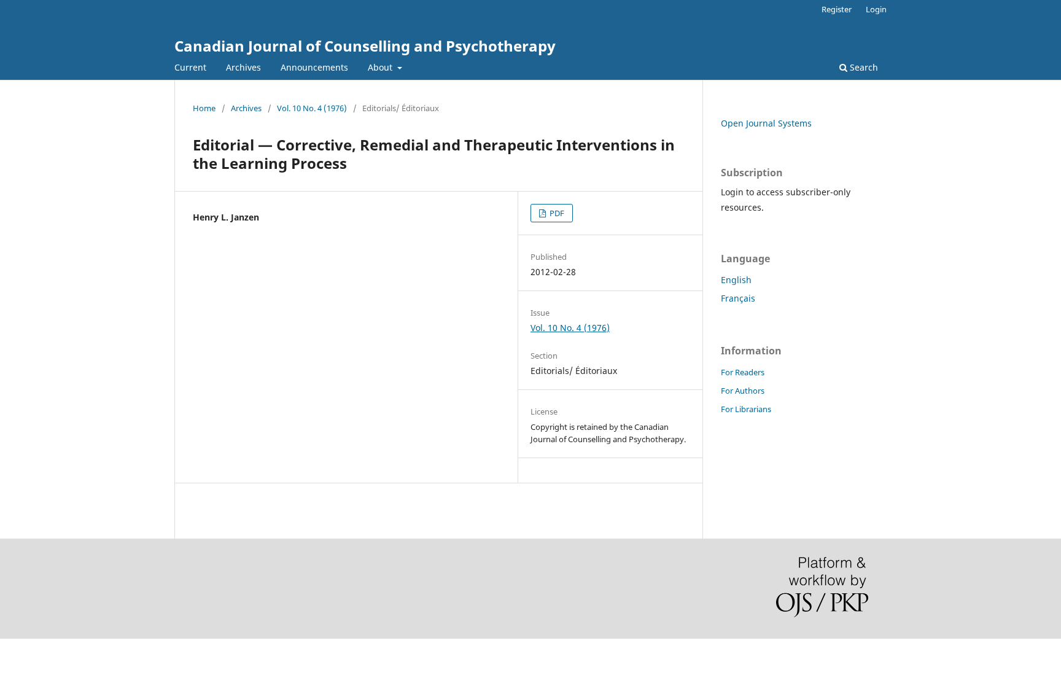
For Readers (742, 372)
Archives (243, 67)
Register (837, 9)
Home (204, 108)
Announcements (314, 67)
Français (738, 298)
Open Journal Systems (766, 123)
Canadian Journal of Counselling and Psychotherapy (365, 46)
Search (862, 67)
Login (876, 9)
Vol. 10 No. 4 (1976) (312, 108)
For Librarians (746, 409)
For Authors (742, 390)
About (381, 67)
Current (190, 67)
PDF (556, 213)
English (736, 280)
